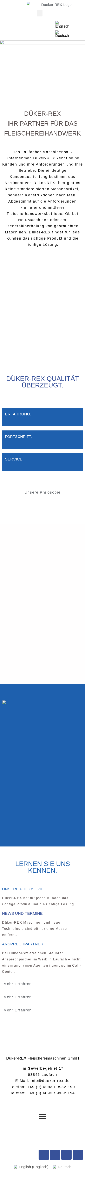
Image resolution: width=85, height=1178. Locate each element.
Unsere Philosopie (43, 492)
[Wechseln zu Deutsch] (62, 34)
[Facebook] (44, 1155)
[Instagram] (66, 1155)
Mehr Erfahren (18, 984)
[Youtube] (55, 1155)
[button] (39, 13)
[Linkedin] (78, 1155)
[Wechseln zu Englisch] (62, 24)
